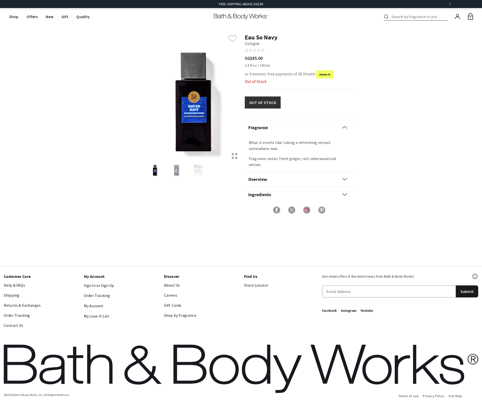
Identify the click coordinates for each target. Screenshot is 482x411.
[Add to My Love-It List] (232, 38)
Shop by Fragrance (180, 315)
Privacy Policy (433, 396)
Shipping (11, 295)
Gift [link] (65, 16)
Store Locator (256, 285)
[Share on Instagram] (307, 210)
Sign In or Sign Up (99, 285)
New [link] (49, 16)
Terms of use (409, 396)
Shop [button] (14, 16)
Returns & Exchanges (22, 305)
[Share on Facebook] (276, 210)
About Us (172, 285)
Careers (170, 295)
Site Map (455, 396)
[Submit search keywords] (386, 16)
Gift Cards (173, 305)
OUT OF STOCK (262, 102)
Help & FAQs (14, 285)
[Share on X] (291, 210)
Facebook (329, 310)
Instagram (348, 310)
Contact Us (13, 325)
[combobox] (417, 16)
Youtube (366, 310)
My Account (93, 305)
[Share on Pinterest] (322, 210)
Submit (467, 291)
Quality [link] (83, 16)
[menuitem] (14, 16)
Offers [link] (32, 16)
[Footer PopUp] (475, 276)
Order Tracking (17, 315)
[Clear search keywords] (446, 16)
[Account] (457, 16)
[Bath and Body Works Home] (241, 16)
